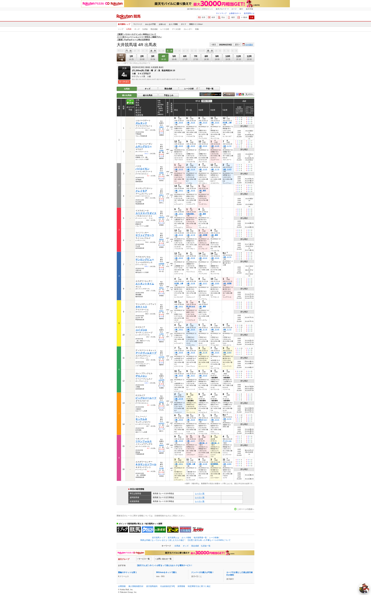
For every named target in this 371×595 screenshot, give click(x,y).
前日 (214, 44)
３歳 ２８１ (178, 190)
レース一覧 (199, 493)
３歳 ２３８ (190, 283)
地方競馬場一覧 (200, 537)
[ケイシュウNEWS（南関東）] (147, 529)
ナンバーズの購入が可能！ (202, 572)
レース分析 (164, 29)
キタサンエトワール (146, 464)
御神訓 (161, 445)
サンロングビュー (145, 259)
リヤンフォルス (144, 441)
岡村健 (161, 402)
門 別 (128, 51)
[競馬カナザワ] (198, 529)
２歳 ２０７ (203, 283)
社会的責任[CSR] (167, 586)
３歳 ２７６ (190, 235)
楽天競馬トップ (124, 24)
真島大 (161, 195)
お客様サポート (235, 13)
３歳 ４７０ (227, 257)
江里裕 (161, 334)
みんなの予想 (150, 24)
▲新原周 (161, 380)
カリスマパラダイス (146, 213)
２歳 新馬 (202, 214)
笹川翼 (161, 468)
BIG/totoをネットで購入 (166, 572)
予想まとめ (168, 95)
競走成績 (154, 29)
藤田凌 (161, 239)
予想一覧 (209, 89)
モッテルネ (141, 419)
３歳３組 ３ (203, 443)
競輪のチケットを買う (127, 572)
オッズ (137, 29)
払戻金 (145, 29)
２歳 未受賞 (203, 235)
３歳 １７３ (227, 146)
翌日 (237, 44)
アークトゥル (227, 441)
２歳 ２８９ (215, 283)
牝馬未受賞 (190, 214)
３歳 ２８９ (227, 352)
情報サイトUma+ (196, 24)
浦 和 (153, 51)
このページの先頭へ (245, 509)
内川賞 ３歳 (227, 122)
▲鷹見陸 (161, 217)
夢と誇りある (190, 306)
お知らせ (162, 24)
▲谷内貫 (161, 357)
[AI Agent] (364, 588)
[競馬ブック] (122, 529)
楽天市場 (249, 9)
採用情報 (181, 586)
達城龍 (161, 172)
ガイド (183, 24)
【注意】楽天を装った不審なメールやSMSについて (209, 540)
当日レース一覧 (121, 57)
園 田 (210, 51)
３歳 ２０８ (178, 399)
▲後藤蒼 (161, 263)
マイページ (137, 24)
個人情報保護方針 (135, 586)
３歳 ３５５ (215, 122)
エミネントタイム (145, 283)
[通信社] (160, 529)
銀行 (241, 9)
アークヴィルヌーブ (146, 353)
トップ (120, 29)
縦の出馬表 (147, 95)
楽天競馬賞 (215, 464)
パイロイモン (142, 169)
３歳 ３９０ (178, 122)
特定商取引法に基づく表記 (199, 586)
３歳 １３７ (190, 441)
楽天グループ (221, 9)
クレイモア (141, 191)
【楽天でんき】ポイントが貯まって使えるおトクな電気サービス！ (164, 565)
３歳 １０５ (203, 169)
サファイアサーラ (145, 235)
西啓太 (161, 288)
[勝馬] (135, 529)
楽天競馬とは (249, 13)
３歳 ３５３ (203, 122)
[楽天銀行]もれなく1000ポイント (200, 9)
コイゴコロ (141, 330)
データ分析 (176, 29)
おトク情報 (173, 24)
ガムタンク (141, 123)
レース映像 (214, 537)
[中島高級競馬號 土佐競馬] (185, 529)
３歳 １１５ (190, 169)
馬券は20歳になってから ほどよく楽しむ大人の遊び (162, 540)
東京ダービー (203, 420)
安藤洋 (161, 127)
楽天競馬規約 (152, 586)
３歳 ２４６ (215, 146)
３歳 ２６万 (227, 169)
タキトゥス (141, 306)
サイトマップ (221, 13)
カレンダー (188, 29)
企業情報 (122, 586)
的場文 (161, 311)
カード (234, 9)
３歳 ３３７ (190, 375)
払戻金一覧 (205, 546)
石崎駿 (161, 150)
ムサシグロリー (144, 146)
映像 (197, 29)
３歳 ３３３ (190, 122)
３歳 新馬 (202, 190)
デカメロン (141, 376)
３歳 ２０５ (178, 169)
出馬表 (128, 29)
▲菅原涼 (161, 423)
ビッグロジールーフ (146, 398)
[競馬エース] (173, 529)
